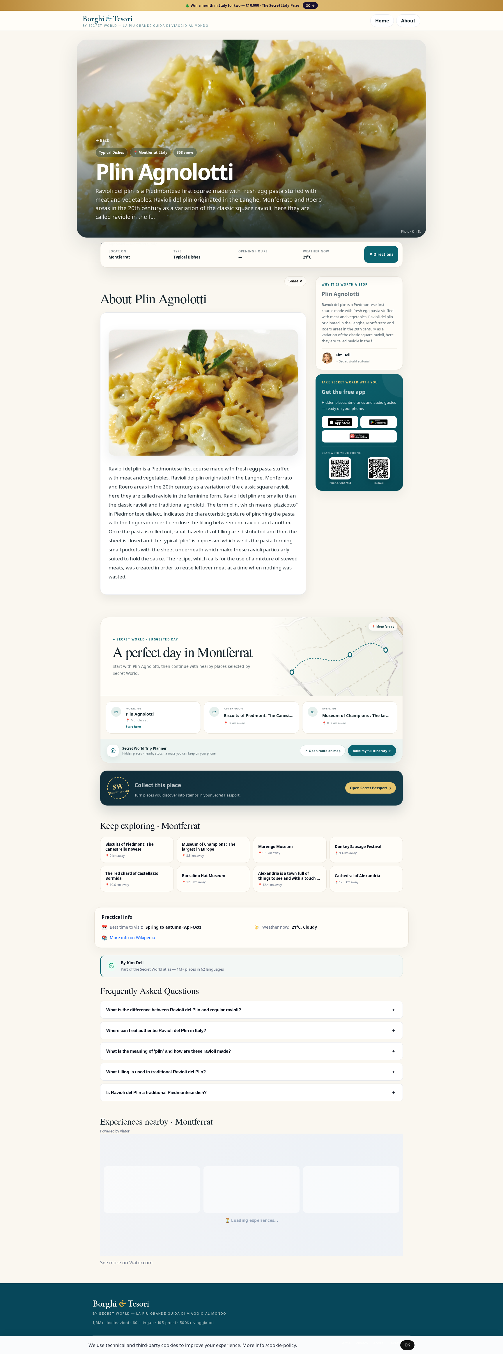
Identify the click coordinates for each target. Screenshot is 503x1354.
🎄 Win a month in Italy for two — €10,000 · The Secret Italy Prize (250, 5)
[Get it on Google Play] (378, 422)
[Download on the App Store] (340, 422)
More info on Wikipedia (132, 937)
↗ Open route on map (323, 750)
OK (407, 1345)
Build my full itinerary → (372, 750)
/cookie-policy (280, 1345)
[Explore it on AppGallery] (359, 436)
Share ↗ (295, 281)
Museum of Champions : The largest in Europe (368, 715)
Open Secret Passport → (370, 787)
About (408, 20)
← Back (102, 140)
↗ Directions (381, 254)
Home (382, 20)
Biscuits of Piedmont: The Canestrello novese (269, 715)
